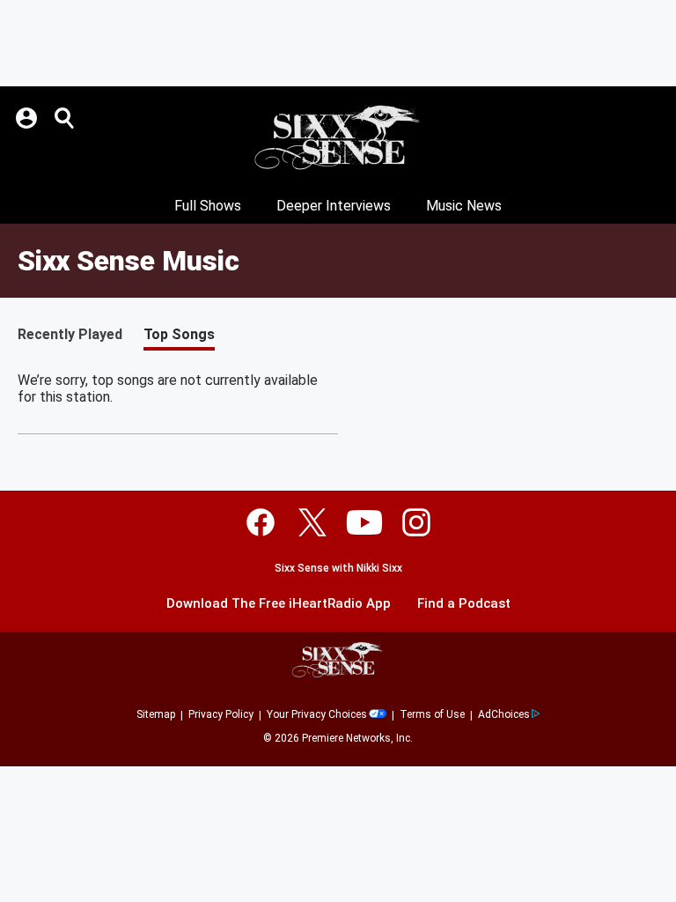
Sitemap (155, 714)
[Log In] (28, 118)
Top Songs (179, 334)
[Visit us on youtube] (364, 522)
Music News (464, 205)
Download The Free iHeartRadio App (278, 603)
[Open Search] (65, 118)
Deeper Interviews (333, 205)
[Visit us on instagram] (416, 522)
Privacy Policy (221, 714)
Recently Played (70, 334)
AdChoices (504, 714)
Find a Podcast (464, 603)
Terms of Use (432, 714)
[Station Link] (338, 137)
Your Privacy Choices (317, 714)
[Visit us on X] (312, 522)
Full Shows (207, 205)
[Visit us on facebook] (260, 522)
